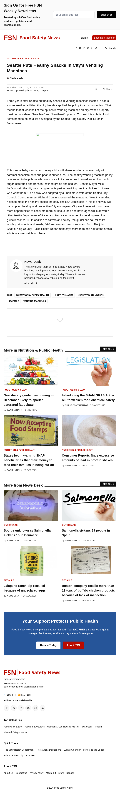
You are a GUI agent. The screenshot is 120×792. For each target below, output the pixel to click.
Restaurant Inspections (49, 749)
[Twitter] (80, 48)
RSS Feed (30, 755)
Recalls (9, 580)
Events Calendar (72, 749)
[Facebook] (76, 48)
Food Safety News (63, 787)
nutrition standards (91, 295)
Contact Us (21, 772)
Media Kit (51, 772)
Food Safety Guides (35, 726)
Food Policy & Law (15, 390)
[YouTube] (92, 48)
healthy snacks (63, 295)
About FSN (73, 645)
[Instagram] (84, 48)
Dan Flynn (13, 409)
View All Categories (14, 732)
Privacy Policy (36, 772)
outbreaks (11, 525)
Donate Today (48, 645)
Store (61, 772)
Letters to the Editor (93, 749)
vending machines (34, 301)
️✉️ (8, 694)
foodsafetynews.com (14, 678)
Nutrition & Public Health (23, 58)
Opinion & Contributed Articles (63, 726)
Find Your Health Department (19, 749)
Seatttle (14, 301)
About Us (8, 772)
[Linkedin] (88, 48)
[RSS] (96, 48)
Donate (70, 772)
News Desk (16, 78)
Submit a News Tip (13, 755)
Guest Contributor (76, 405)
